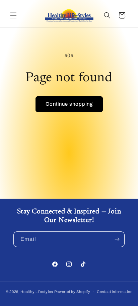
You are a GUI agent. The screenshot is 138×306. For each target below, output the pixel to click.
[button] (13, 15)
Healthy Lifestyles (36, 292)
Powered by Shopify (72, 292)
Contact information (114, 292)
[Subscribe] (117, 239)
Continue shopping (69, 104)
